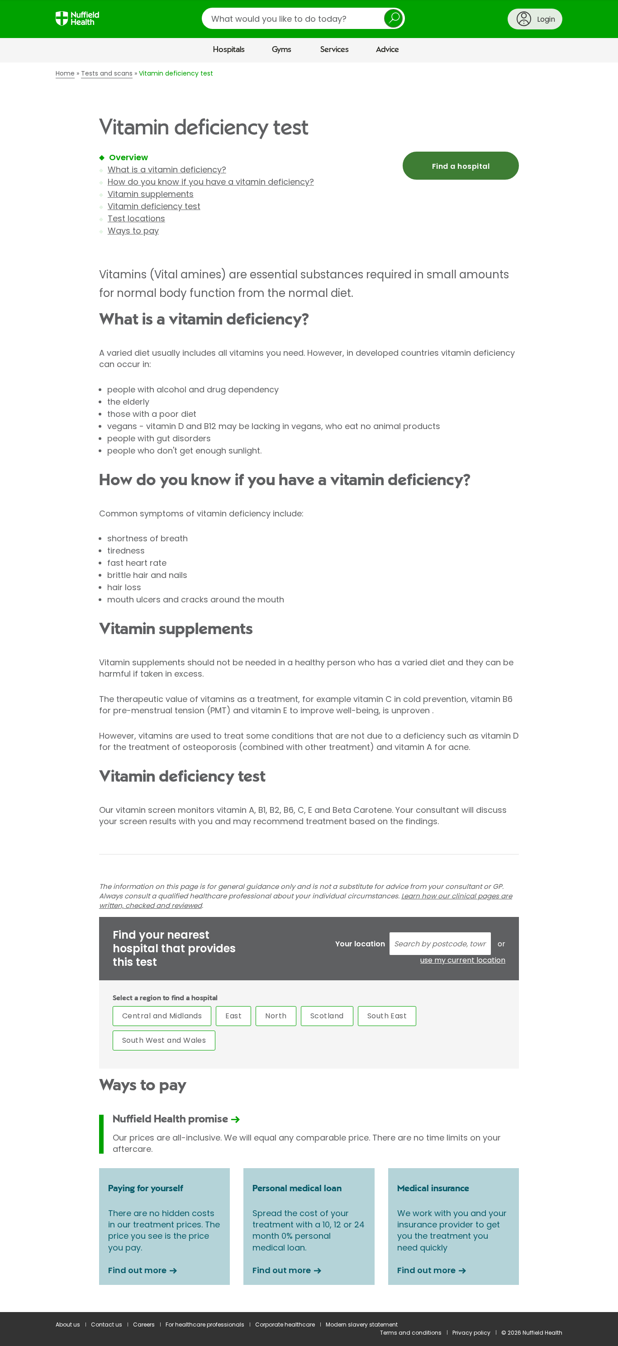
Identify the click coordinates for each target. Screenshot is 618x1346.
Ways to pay (133, 230)
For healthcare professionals (205, 1324)
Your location (360, 944)
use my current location (462, 960)
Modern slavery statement (362, 1324)
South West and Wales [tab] (164, 1040)
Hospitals (229, 50)
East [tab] (233, 1016)
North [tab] (275, 1016)
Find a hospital (461, 166)
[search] (303, 18)
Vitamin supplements (151, 194)
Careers (144, 1324)
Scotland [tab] (327, 1016)
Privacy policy (471, 1332)
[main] (309, 687)
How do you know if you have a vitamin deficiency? (211, 181)
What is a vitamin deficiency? (167, 169)
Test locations (136, 218)
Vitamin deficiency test (154, 206)
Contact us (106, 1324)
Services (334, 50)
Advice (387, 50)
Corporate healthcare (285, 1324)
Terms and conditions (411, 1332)
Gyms (281, 50)
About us (68, 1324)
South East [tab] (387, 1016)
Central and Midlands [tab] (162, 1016)
